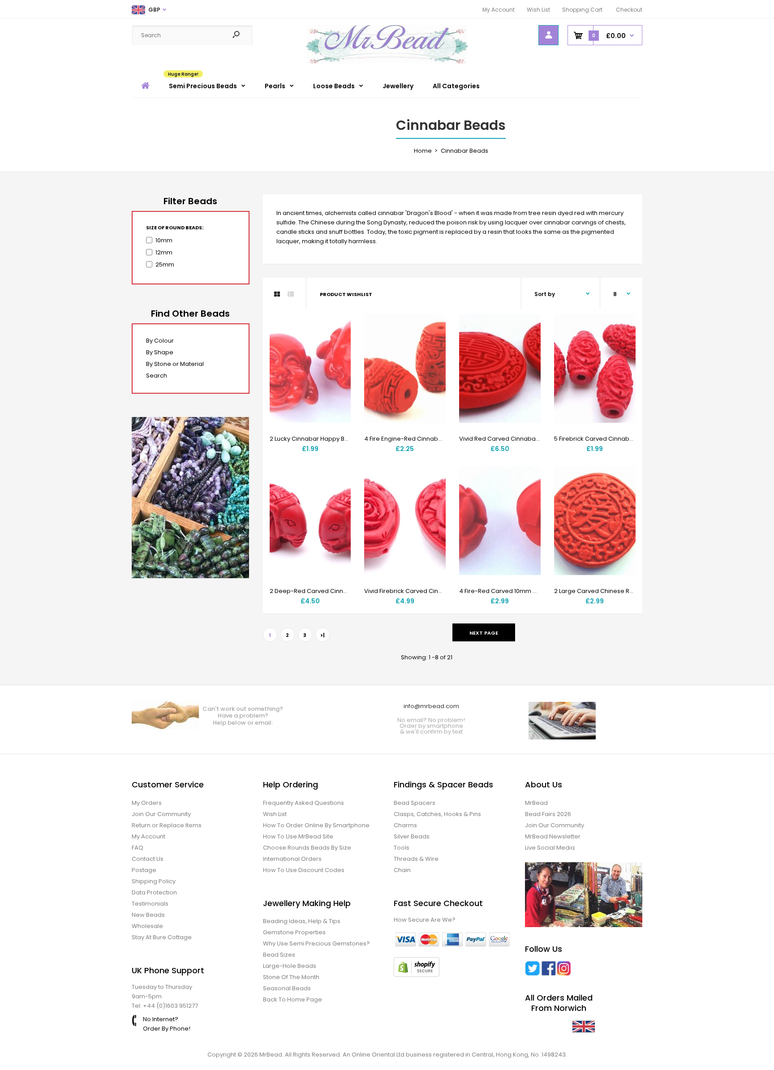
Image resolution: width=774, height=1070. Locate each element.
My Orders (147, 803)
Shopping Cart (582, 9)
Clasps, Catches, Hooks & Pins (437, 814)
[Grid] (277, 294)
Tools (401, 847)
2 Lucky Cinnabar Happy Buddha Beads (327, 438)
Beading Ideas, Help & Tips (301, 921)
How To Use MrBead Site (298, 836)
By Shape (159, 352)
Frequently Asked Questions (303, 803)
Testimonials (150, 903)
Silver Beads (412, 836)
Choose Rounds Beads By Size (307, 847)
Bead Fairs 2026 (548, 814)
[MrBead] (387, 61)
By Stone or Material (175, 364)
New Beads (148, 915)
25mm (164, 264)
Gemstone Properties (294, 932)
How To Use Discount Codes (303, 870)
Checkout (629, 9)
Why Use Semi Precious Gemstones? (316, 943)
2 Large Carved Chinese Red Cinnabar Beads (620, 591)
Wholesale (147, 926)
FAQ (137, 847)
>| (322, 635)
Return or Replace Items (167, 825)
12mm (163, 252)
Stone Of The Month (291, 977)
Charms (405, 825)
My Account (498, 9)
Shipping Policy (154, 881)
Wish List (538, 9)
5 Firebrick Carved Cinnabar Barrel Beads (614, 438)
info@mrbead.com (431, 706)
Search (156, 375)
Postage (144, 870)
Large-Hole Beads (289, 966)
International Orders (292, 859)
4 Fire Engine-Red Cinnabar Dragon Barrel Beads (435, 438)
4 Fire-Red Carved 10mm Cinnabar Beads (519, 591)
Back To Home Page (292, 999)
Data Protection (154, 892)
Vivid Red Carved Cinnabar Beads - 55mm (521, 438)
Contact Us (147, 859)
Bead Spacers (414, 803)
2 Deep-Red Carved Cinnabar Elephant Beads (337, 591)
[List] (291, 294)
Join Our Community (161, 814)
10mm (163, 240)
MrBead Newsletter (552, 836)
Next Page (483, 632)
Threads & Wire (416, 859)
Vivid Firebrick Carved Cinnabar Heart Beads (429, 591)
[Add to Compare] (338, 344)
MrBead (536, 803)
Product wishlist (346, 294)
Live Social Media (550, 847)
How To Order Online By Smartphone (316, 825)
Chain (402, 870)
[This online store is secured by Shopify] (416, 975)
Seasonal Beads (287, 988)
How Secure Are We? (425, 919)
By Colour (160, 340)
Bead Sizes (279, 954)
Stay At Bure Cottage (162, 937)
